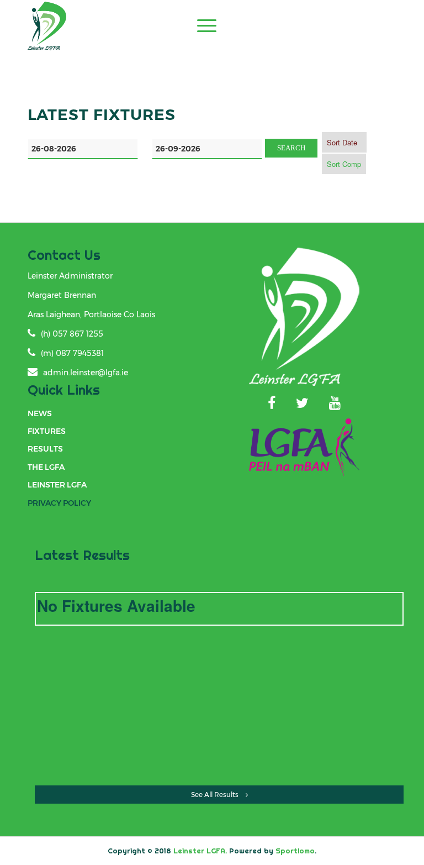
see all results (215, 794)
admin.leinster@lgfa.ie (85, 372)
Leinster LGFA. (200, 850)
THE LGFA (46, 467)
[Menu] (201, 25)
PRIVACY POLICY (59, 503)
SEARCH (291, 147)
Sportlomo (295, 850)
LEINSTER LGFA (57, 485)
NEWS (40, 413)
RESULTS (45, 449)
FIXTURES (47, 431)
